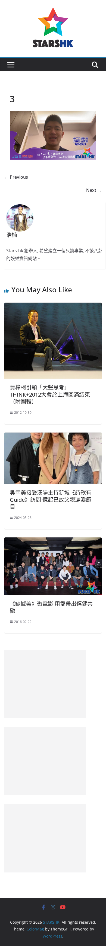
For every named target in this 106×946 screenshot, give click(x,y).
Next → (94, 190)
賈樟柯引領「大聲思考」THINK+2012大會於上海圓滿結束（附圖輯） (50, 394)
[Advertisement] (45, 684)
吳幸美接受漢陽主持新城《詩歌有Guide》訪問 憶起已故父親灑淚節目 (50, 499)
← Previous (16, 177)
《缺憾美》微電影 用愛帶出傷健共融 (51, 607)
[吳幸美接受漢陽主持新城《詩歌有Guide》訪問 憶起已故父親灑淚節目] (53, 436)
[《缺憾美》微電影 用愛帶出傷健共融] (53, 541)
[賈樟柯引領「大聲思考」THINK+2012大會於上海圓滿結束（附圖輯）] (53, 306)
